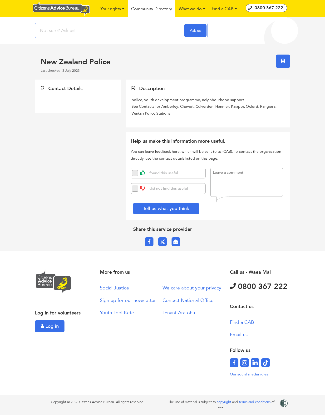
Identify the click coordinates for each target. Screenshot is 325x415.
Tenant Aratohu (178, 312)
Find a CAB (242, 322)
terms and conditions (255, 402)
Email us (239, 334)
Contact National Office (187, 300)
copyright (224, 402)
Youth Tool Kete (117, 312)
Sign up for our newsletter (128, 300)
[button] (112, 9)
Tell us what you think (166, 208)
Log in (51, 326)
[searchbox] (110, 30)
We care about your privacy (191, 288)
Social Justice (114, 288)
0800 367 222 (261, 286)
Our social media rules (249, 374)
